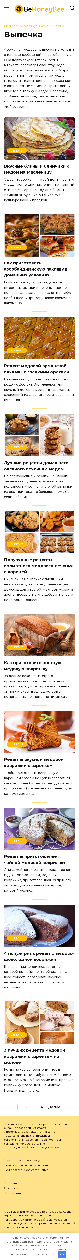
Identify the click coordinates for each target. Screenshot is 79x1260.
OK (62, 1254)
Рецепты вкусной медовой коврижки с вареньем (34, 762)
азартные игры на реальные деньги (42, 1124)
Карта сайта (12, 1193)
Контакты (10, 1183)
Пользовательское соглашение (26, 1170)
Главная (9, 26)
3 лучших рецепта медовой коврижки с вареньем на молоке (34, 1056)
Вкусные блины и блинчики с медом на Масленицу (36, 169)
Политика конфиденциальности (26, 1165)
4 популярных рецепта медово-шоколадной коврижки (39, 956)
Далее (54, 1107)
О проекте (11, 1188)
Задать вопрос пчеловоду (22, 1160)
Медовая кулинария (33, 26)
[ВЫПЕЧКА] (39, 156)
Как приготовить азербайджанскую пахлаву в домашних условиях (36, 269)
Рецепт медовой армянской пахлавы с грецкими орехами (36, 368)
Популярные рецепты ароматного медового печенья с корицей (38, 565)
